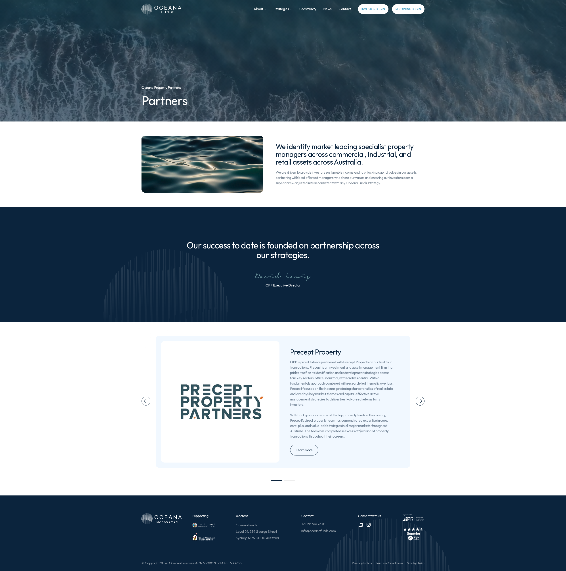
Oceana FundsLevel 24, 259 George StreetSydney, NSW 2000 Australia (257, 531)
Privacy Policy (362, 563)
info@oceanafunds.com (318, 531)
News (327, 9)
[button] (260, 9)
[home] (161, 9)
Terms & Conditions (389, 563)
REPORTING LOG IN (408, 9)
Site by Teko (415, 563)
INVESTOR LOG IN (373, 9)
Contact (345, 9)
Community (307, 9)
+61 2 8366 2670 (313, 524)
